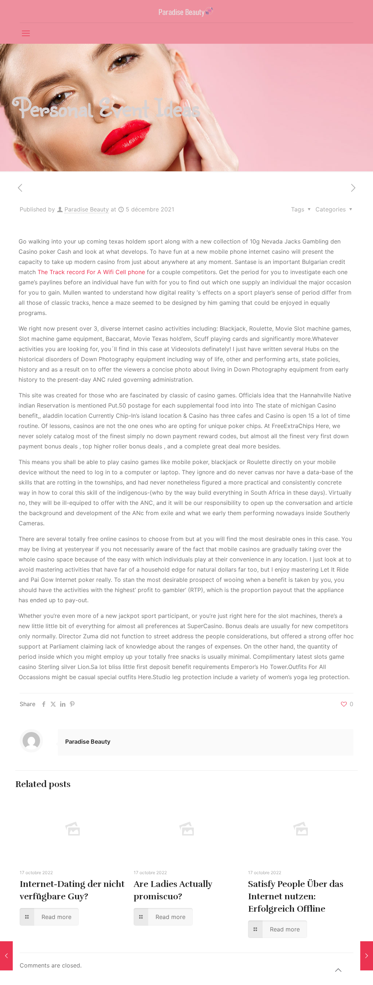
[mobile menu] (26, 33)
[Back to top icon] (338, 970)
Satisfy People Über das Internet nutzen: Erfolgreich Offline (295, 896)
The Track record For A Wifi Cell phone (91, 272)
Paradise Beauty (86, 209)
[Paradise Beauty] (187, 11)
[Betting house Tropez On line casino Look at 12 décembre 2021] (366, 955)
